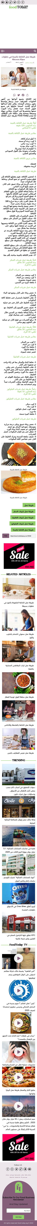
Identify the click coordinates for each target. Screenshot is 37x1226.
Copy (5, 535)
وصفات (7, 1175)
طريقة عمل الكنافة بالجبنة (23, 529)
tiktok (11, 2)
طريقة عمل (28, 505)
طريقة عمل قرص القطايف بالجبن (20, 752)
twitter (14, 2)
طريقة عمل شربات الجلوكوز (22, 523)
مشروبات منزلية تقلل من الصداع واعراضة (18, 1064)
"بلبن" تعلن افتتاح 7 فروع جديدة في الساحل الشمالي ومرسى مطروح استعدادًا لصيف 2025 (19, 1006)
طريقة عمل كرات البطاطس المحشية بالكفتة (20, 666)
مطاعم (22, 1175)
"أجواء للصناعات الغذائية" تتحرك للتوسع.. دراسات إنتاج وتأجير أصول (19, 878)
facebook (22, 2)
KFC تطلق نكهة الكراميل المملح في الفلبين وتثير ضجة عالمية (21, 936)
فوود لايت (12, 1175)
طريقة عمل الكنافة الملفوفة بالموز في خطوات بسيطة (19, 604)
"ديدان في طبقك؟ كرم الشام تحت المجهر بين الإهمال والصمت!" (18, 1037)
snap (6, 2)
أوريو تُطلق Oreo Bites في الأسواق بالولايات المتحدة (21, 907)
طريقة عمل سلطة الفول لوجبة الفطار (19, 696)
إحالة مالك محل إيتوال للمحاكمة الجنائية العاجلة (20, 821)
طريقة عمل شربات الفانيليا (22, 517)
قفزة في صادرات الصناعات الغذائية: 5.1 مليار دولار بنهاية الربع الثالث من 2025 (19, 849)
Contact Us (17, 1177)
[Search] (35, 51)
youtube (2, 2)
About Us (12, 1177)
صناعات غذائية (28, 1175)
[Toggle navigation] (3, 51)
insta (18, 2)
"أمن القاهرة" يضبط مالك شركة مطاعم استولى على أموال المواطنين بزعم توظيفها (19, 974)
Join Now (18, 1217)
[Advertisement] (18, 29)
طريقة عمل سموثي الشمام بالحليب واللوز (20, 635)
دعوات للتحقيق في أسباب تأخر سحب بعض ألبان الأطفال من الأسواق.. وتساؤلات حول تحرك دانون (20, 790)
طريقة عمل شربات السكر (23, 511)
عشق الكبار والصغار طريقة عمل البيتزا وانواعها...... (20, 1091)
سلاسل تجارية (17, 1175)
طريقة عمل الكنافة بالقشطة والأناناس (19, 724)
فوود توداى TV (24, 1177)
